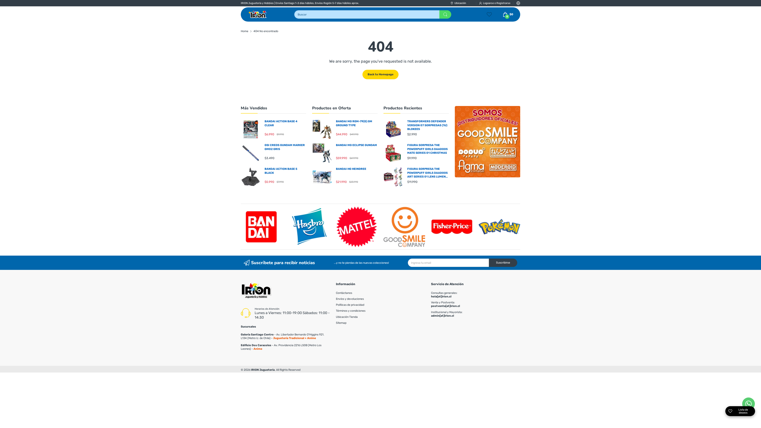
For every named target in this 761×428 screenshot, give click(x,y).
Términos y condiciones (350, 310)
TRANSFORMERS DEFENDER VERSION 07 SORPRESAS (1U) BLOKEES (427, 125)
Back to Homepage (380, 74)
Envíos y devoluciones (350, 299)
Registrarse (503, 3)
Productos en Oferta (331, 108)
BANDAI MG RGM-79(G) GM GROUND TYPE (354, 123)
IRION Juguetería (263, 370)
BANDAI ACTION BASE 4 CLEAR (281, 123)
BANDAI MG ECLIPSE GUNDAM (356, 145)
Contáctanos (344, 293)
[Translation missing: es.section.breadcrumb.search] (445, 14)
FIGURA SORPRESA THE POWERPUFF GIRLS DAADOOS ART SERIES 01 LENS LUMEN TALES (427, 173)
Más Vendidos (254, 108)
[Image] (487, 141)
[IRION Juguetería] (258, 14)
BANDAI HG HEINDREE (351, 169)
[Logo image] (261, 226)
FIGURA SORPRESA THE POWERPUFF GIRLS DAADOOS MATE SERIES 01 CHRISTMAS (427, 149)
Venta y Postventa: (445, 304)
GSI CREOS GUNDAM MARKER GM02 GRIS (285, 147)
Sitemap (341, 323)
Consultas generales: (444, 294)
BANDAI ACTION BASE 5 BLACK (281, 171)
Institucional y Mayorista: (447, 313)
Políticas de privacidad (350, 305)
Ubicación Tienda (347, 317)
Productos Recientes (402, 108)
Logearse (488, 3)
